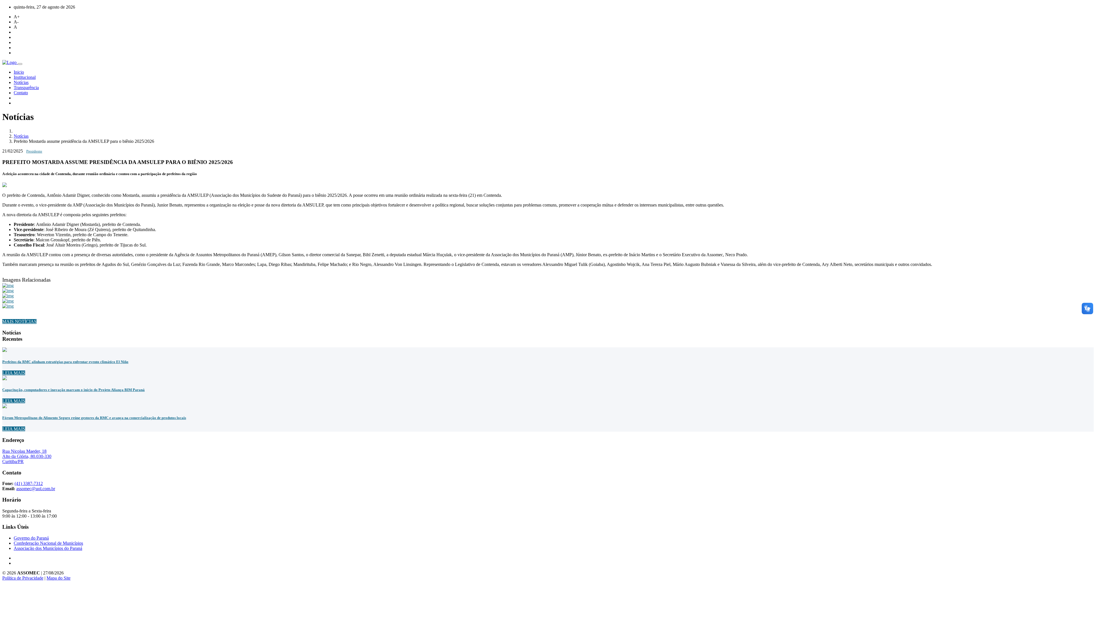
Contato (21, 92)
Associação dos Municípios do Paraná (48, 548)
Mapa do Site (58, 578)
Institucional (25, 77)
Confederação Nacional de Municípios (48, 543)
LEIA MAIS (13, 372)
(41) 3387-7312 (29, 483)
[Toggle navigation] (20, 64)
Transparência (26, 87)
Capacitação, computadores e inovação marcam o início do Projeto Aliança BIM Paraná (73, 390)
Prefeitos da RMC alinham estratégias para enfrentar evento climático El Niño (65, 362)
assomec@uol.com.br (35, 488)
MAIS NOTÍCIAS (19, 321)
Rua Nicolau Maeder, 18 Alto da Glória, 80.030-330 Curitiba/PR (26, 456)
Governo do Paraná (31, 538)
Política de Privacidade (22, 578)
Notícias (21, 82)
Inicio (19, 72)
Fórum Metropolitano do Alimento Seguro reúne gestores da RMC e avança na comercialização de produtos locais (94, 418)
